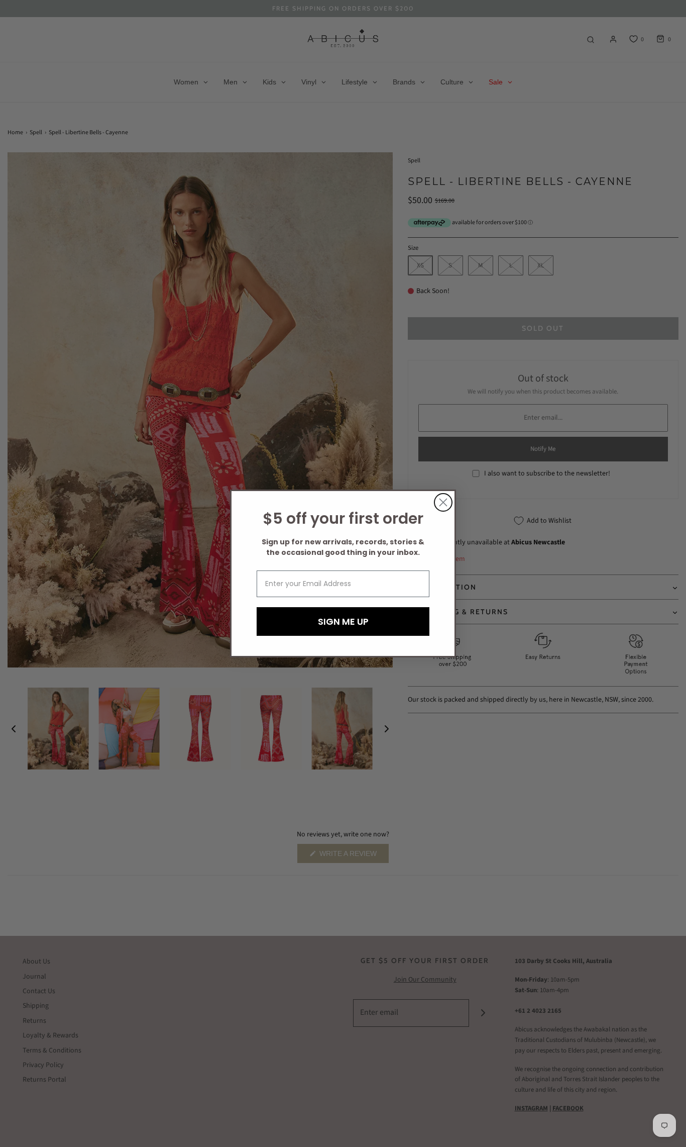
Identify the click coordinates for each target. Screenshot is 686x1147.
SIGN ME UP (343, 621)
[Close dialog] (443, 502)
